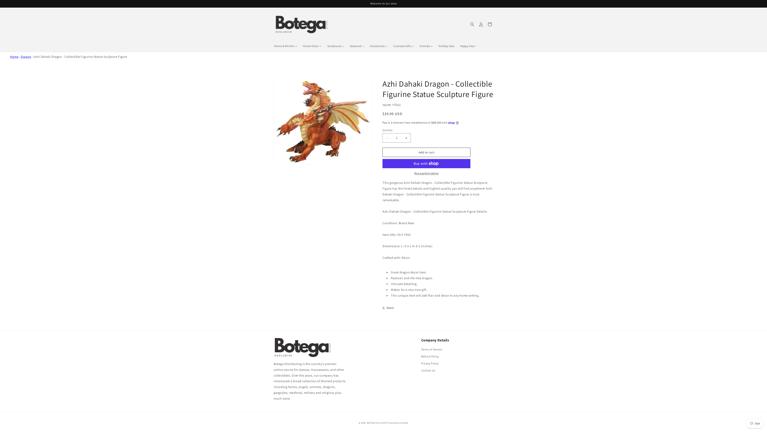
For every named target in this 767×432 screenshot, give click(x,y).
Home (14, 57)
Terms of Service (431, 349)
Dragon (26, 57)
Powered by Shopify (398, 422)
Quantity (387, 130)
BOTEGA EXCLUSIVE (377, 422)
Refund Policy (430, 356)
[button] (472, 24)
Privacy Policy (430, 363)
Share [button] (390, 308)
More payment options (426, 173)
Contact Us (428, 370)
